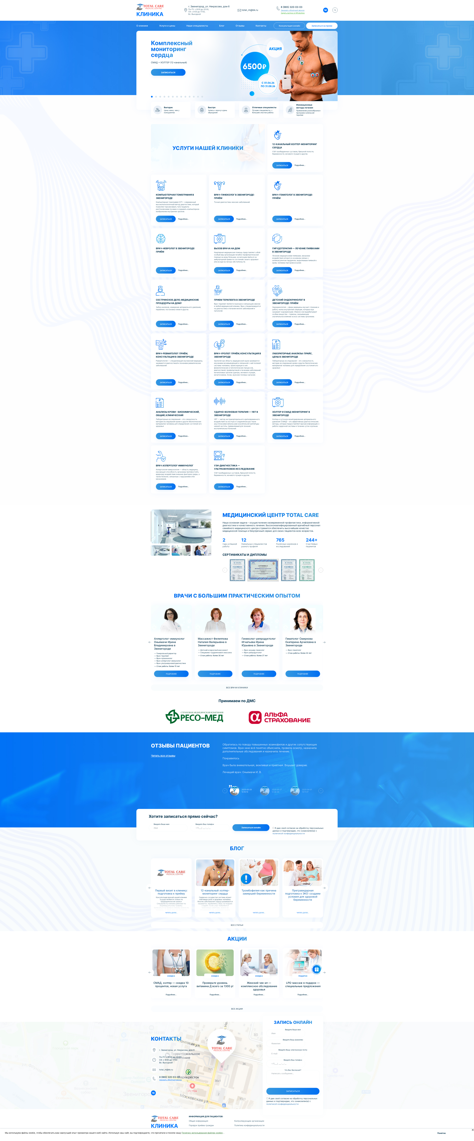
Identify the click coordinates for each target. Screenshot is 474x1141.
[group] (181, 526)
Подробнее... (300, 165)
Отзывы (240, 26)
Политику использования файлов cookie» (202, 1133)
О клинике (142, 26)
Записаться (168, 72)
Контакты (261, 26)
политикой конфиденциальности (289, 833)
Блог (221, 26)
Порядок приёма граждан (201, 1125)
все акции (237, 1009)
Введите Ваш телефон (205, 824)
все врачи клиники (237, 687)
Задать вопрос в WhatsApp (293, 13)
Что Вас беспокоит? (293, 1070)
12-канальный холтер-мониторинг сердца (215, 892)
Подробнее (171, 674)
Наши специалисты (197, 26)
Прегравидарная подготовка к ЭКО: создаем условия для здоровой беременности (302, 895)
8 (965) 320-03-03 (291, 7)
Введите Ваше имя (161, 824)
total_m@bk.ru (250, 10)
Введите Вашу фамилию (293, 1040)
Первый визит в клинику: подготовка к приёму (171, 892)
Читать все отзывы (163, 755)
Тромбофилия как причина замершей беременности (259, 892)
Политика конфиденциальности (249, 1125)
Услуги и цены (167, 26)
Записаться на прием (322, 26)
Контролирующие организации (249, 1121)
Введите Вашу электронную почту (292, 1050)
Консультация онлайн (289, 26)
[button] (152, 97)
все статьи (237, 925)
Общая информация (198, 1121)
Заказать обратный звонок (293, 10)
